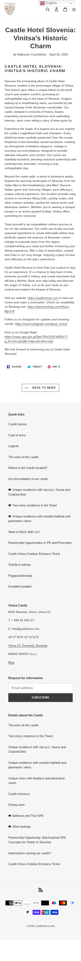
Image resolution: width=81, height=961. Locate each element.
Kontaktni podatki (20, 586)
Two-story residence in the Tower (30, 736)
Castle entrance (19, 794)
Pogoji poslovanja (20, 575)
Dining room (16, 804)
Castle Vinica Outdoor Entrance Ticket (34, 554)
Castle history (17, 424)
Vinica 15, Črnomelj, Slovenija (27, 645)
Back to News (43, 387)
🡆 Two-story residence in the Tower (32, 505)
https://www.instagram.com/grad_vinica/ (41, 323)
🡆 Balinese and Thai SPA (25, 815)
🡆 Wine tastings (19, 826)
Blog (11, 662)
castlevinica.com (45, 926)
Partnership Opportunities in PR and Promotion (40, 542)
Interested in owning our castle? (29, 853)
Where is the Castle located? (27, 468)
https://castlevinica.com (43, 298)
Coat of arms (17, 435)
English (51, 3)
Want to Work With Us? (24, 532)
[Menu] (74, 9)
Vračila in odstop (19, 564)
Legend (13, 446)
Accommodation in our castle (28, 479)
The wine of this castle (23, 457)
